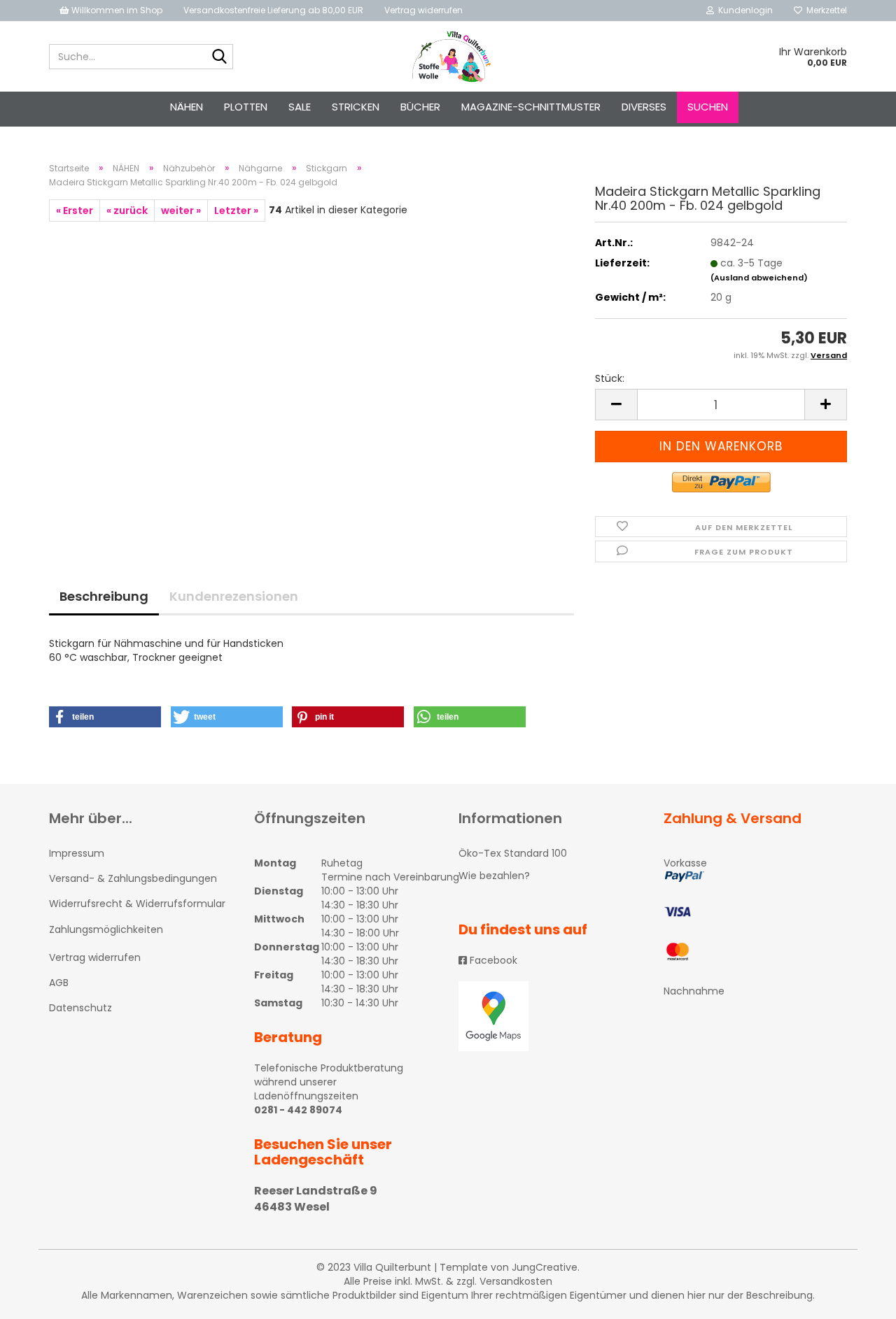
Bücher (420, 106)
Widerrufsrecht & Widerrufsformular (137, 904)
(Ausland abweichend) (759, 277)
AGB (59, 983)
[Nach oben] (857, 1298)
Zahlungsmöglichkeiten (106, 929)
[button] (105, 716)
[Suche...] (219, 57)
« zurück (127, 211)
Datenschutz (80, 1008)
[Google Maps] (550, 1016)
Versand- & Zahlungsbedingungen (133, 878)
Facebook (492, 960)
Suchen (707, 106)
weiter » (181, 211)
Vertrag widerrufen (423, 10)
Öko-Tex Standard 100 (512, 853)
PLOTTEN (245, 106)
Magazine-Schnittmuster (531, 106)
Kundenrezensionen (233, 596)
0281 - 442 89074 (298, 1110)
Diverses (644, 106)
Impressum (76, 853)
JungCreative (545, 1267)
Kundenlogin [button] (743, 10)
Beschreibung (103, 596)
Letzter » (236, 211)
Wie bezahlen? (494, 876)
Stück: (609, 378)
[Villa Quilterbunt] (448, 57)
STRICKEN (355, 106)
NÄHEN (186, 106)
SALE (299, 106)
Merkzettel (824, 10)
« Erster (74, 211)
